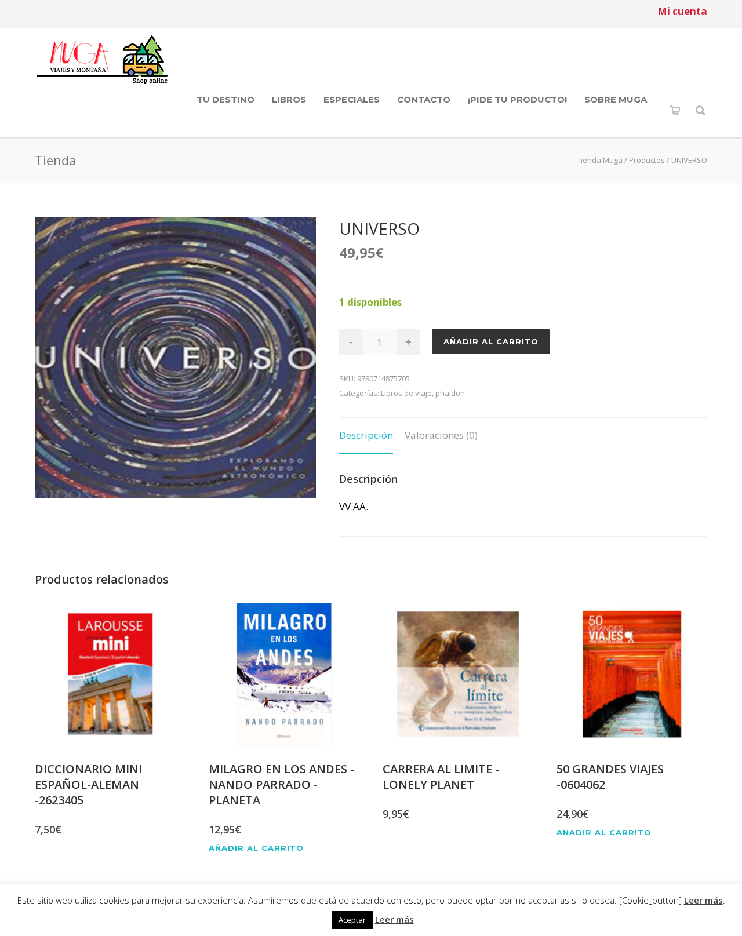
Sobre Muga (615, 99)
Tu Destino (225, 99)
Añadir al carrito (491, 341)
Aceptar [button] (352, 920)
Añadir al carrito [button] (256, 848)
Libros (289, 99)
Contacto (423, 99)
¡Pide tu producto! (517, 99)
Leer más (703, 900)
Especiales (351, 99)
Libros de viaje (406, 393)
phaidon (450, 393)
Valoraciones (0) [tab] (441, 435)
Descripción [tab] (366, 435)
